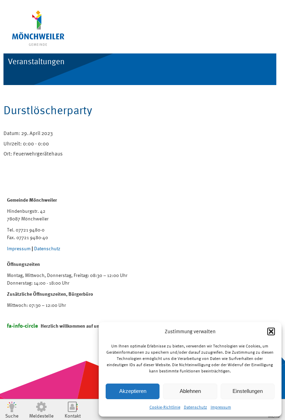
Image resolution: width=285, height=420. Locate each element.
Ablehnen (190, 391)
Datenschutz (195, 407)
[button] (271, 331)
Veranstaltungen (36, 61)
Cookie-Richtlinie (164, 407)
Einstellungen (248, 391)
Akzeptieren (132, 391)
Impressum (221, 407)
